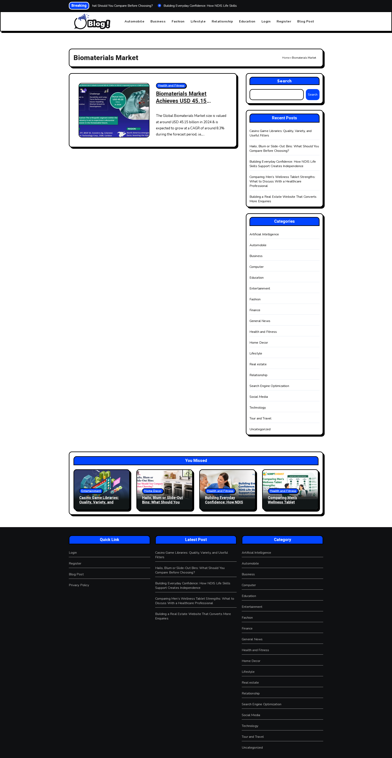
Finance (254, 310)
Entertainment (259, 288)
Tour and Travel (260, 418)
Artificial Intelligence (264, 234)
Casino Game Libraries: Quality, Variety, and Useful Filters (99, 502)
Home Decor (258, 342)
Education (247, 21)
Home (286, 58)
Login (266, 21)
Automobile (134, 21)
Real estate (258, 364)
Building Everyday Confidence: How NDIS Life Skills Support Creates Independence (282, 163)
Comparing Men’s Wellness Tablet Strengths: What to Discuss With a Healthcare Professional (282, 181)
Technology (257, 407)
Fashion (178, 21)
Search (284, 80)
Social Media (258, 397)
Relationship (222, 21)
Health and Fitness (171, 85)
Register (284, 21)
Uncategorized (260, 429)
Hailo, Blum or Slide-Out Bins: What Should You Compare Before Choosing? (284, 148)
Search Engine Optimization (269, 386)
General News (259, 321)
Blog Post (305, 21)
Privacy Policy (79, 585)
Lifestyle (198, 21)
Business (158, 21)
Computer (256, 267)
